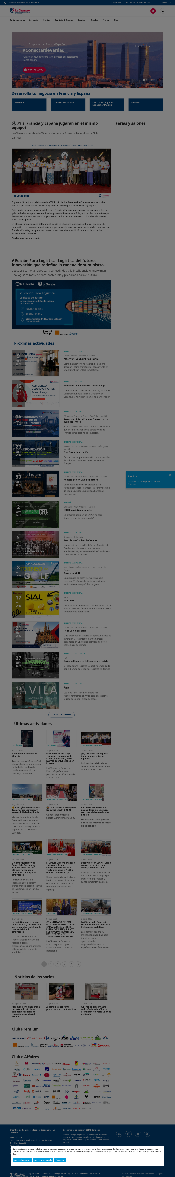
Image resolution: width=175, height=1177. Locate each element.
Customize (60, 1160)
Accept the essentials (43, 1160)
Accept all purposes (22, 1160)
